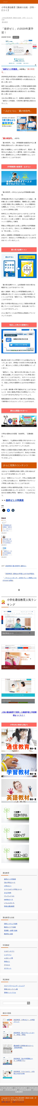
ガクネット (7, 968)
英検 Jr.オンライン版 (11, 989)
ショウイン (7, 955)
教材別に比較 (8, 934)
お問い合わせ (5, 1102)
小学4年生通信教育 (11, 1090)
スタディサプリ (9, 951)
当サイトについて (18, 1102)
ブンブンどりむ (9, 896)
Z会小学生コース (9, 883)
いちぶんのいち (9, 903)
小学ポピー (7, 886)
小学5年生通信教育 (25, 1090)
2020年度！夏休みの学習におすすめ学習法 (7, 541)
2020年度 (8, 566)
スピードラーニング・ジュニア (14, 986)
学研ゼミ (7, 962)
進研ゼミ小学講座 (15, 500)
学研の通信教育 (9, 906)
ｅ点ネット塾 (8, 958)
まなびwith (7, 893)
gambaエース (8, 900)
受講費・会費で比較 (10, 931)
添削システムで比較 (10, 924)
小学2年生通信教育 (20, 1088)
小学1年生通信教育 (6, 1088)
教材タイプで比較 (10, 927)
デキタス (7, 965)
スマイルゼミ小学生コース (13, 889)
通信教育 (15, 37)
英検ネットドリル (10, 993)
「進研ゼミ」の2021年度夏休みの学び (7, 553)
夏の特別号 (16, 566)
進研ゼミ (23, 566)
